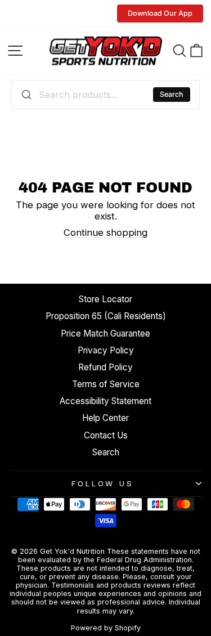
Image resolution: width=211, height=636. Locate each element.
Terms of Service (106, 384)
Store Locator (105, 299)
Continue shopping (105, 232)
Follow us (102, 483)
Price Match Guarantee (105, 333)
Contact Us (106, 435)
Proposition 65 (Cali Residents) (106, 316)
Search (171, 94)
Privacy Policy (106, 350)
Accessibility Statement (105, 401)
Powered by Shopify (106, 628)
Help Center (105, 418)
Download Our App (160, 13)
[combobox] (105, 94)
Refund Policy (105, 367)
